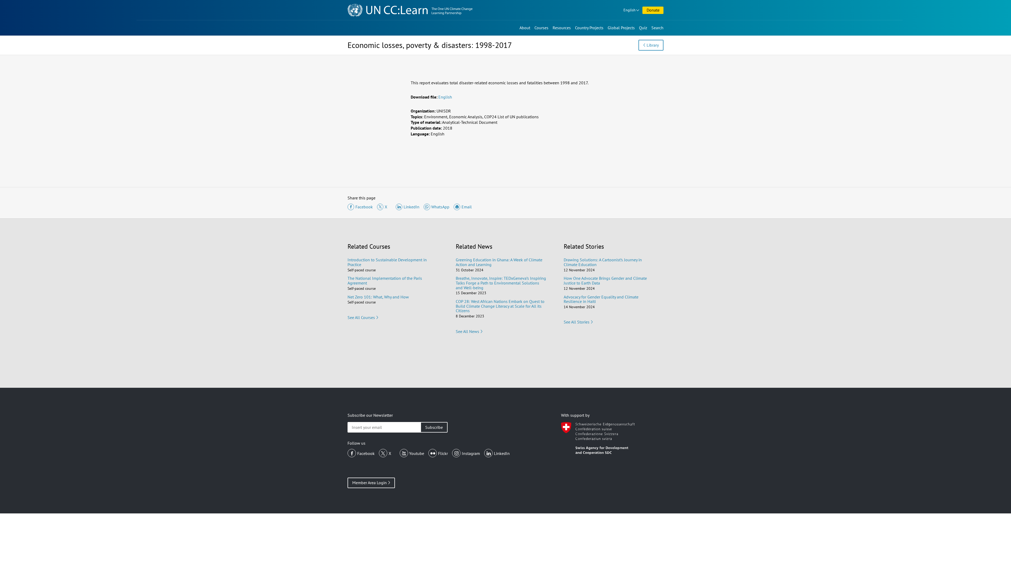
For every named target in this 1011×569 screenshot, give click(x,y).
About (524, 27)
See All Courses (361, 317)
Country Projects (589, 27)
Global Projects (621, 27)
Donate (653, 10)
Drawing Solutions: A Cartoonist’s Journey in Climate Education (603, 262)
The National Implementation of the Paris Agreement (385, 281)
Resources (562, 27)
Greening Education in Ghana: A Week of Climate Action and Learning (499, 262)
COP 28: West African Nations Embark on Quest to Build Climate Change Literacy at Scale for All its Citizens (500, 306)
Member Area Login (369, 482)
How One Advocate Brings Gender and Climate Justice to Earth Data (605, 281)
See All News (467, 331)
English (629, 10)
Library (653, 45)
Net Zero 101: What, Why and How (378, 297)
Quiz (643, 27)
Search (657, 27)
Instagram (471, 453)
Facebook (366, 453)
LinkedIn (502, 453)
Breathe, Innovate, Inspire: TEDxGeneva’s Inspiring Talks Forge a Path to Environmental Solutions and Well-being (501, 283)
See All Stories (576, 322)
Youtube (416, 453)
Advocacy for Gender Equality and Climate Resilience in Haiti (601, 299)
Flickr (443, 453)
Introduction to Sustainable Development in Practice (387, 262)
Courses (541, 27)
